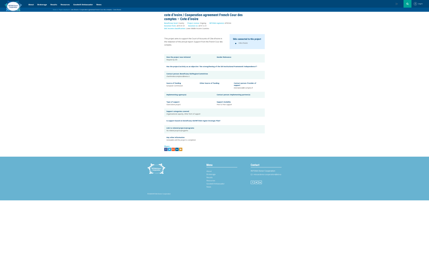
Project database (64, 10)
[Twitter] (256, 182)
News (98, 4)
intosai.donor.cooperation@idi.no (267, 174)
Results (53, 4)
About (31, 4)
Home (55, 10)
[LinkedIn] (260, 182)
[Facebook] (252, 182)
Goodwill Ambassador (83, 4)
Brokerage (42, 4)
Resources (65, 4)
